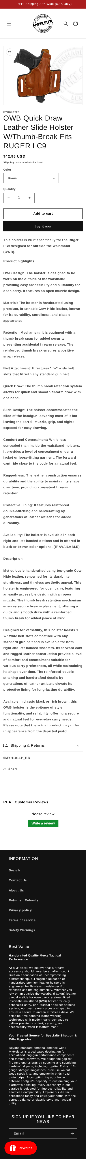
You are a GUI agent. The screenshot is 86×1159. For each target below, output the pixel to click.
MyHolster (34, 1155)
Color (7, 169)
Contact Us (18, 880)
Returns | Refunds (23, 900)
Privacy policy (20, 910)
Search (14, 870)
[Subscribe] (72, 1133)
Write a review (43, 823)
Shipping (8, 162)
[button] (9, 23)
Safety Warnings (22, 930)
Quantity (9, 189)
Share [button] (13, 768)
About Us (16, 890)
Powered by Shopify (55, 1155)
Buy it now (43, 226)
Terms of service (22, 920)
